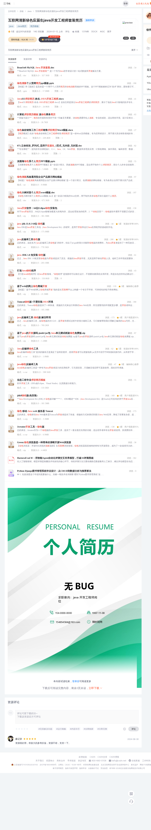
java (11, 26)
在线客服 (136, 760)
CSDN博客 (114, 757)
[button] (134, 50)
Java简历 (21, 26)
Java (29, 11)
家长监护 (134, 765)
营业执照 (104, 768)
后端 (21, 11)
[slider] (22, 728)
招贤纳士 (50, 760)
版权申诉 (90, 20)
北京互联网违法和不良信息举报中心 (115, 765)
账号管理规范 (58, 768)
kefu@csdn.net (119, 760)
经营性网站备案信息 (91, 765)
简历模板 (34, 26)
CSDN (92, 757)
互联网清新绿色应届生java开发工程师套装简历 (45, 20)
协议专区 (82, 760)
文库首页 (12, 11)
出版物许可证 (93, 768)
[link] (12, 11)
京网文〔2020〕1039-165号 (69, 765)
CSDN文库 (102, 757)
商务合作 (61, 760)
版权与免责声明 (71, 768)
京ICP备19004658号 (48, 765)
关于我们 (40, 760)
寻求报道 (71, 760)
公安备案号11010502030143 (26, 765)
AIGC (102, 31)
